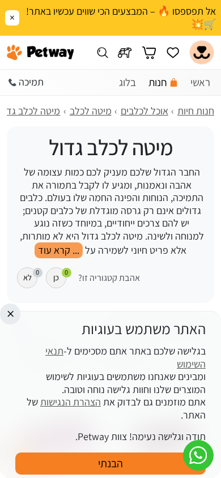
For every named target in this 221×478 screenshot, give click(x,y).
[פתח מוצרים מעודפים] (173, 52)
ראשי (200, 82)
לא (30, 275)
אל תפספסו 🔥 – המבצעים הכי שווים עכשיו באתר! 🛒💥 (121, 18)
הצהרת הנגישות (70, 401)
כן (59, 275)
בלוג (127, 82)
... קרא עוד (58, 250)
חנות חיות (195, 110)
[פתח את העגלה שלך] (149, 52)
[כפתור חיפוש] (102, 52)
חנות (157, 82)
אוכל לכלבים (144, 110)
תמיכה (31, 81)
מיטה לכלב (91, 110)
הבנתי (110, 463)
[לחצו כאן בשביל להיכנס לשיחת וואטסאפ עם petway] (198, 455)
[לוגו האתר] (40, 52)
